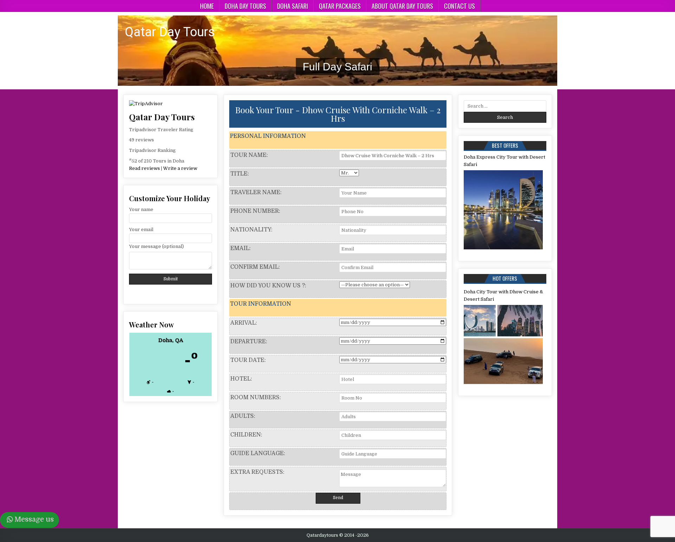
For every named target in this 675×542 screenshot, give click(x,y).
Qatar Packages (340, 6)
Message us (34, 519)
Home (207, 6)
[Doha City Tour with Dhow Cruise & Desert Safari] (503, 344)
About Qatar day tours (402, 6)
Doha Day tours (245, 6)
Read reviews (144, 168)
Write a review (180, 168)
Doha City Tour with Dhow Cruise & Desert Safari (503, 295)
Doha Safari (292, 6)
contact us (459, 6)
